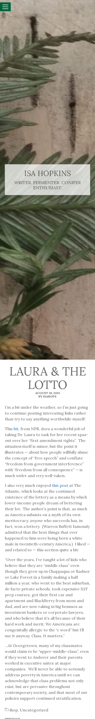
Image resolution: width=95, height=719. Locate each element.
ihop (14, 710)
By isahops (47, 396)
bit (16, 428)
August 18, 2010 (47, 393)
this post (60, 485)
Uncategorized (34, 710)
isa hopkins (47, 173)
